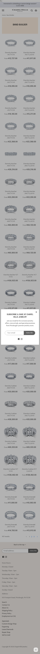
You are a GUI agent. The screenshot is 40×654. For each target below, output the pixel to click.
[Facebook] (19, 339)
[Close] (36, 312)
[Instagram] (21, 339)
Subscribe (29, 333)
